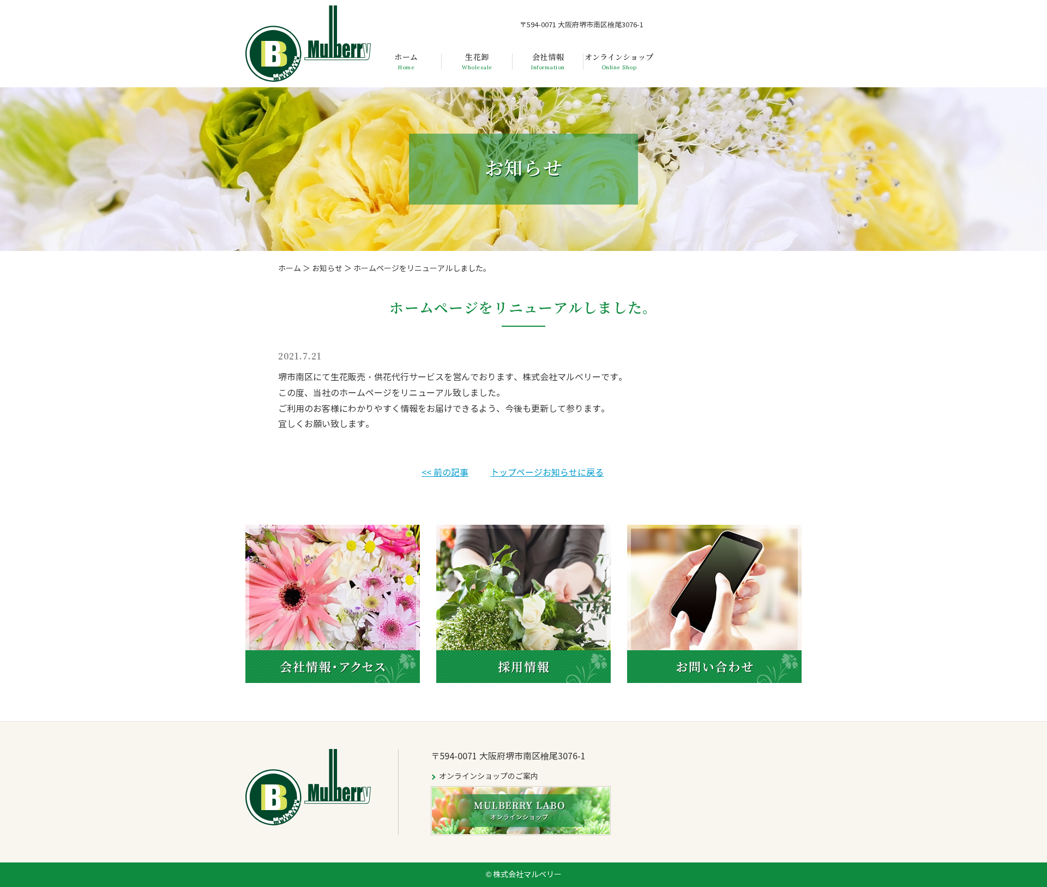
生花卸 (477, 61)
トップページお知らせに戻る (547, 473)
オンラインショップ (619, 61)
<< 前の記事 (445, 473)
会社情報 (548, 61)
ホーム (406, 61)
